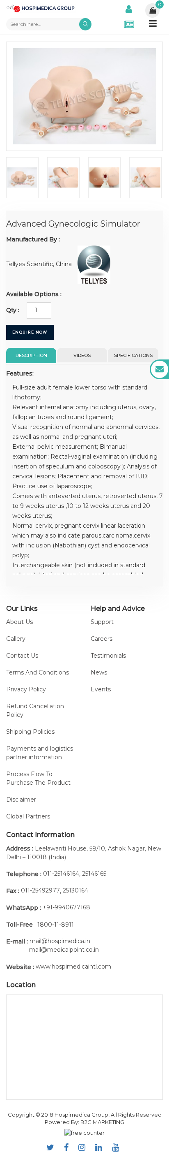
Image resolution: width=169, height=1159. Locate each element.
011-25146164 (61, 873)
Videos (82, 355)
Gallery (15, 638)
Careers (101, 638)
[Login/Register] (129, 8)
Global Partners (28, 816)
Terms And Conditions (37, 672)
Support (102, 622)
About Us (19, 622)
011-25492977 (40, 890)
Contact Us (22, 655)
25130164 (75, 890)
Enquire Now (30, 332)
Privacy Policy (26, 689)
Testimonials (108, 655)
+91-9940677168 (66, 907)
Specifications (133, 355)
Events (101, 689)
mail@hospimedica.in (60, 941)
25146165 (94, 873)
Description (31, 355)
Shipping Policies (30, 731)
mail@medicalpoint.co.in (64, 949)
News (99, 672)
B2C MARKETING (102, 1122)
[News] (129, 24)
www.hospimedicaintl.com (73, 966)
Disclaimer (21, 799)
